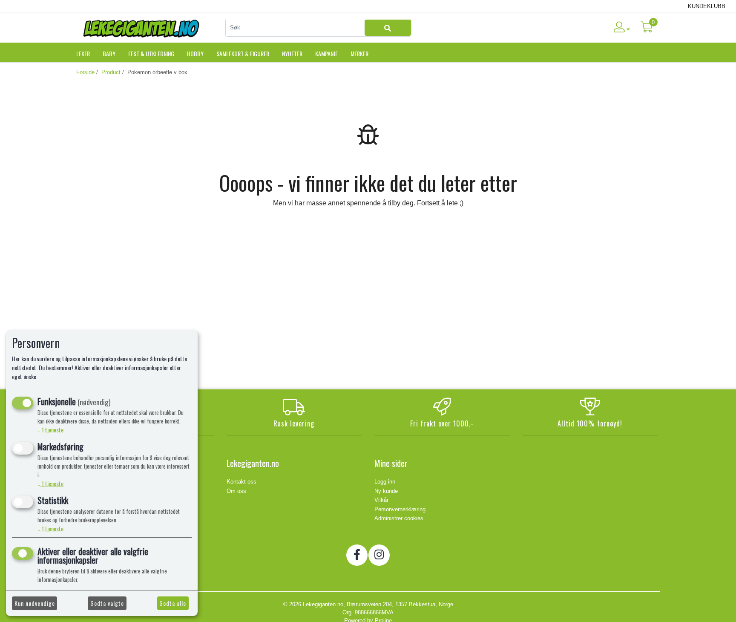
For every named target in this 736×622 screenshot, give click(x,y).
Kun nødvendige (34, 603)
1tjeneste (50, 429)
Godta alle (172, 603)
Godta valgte (107, 603)
